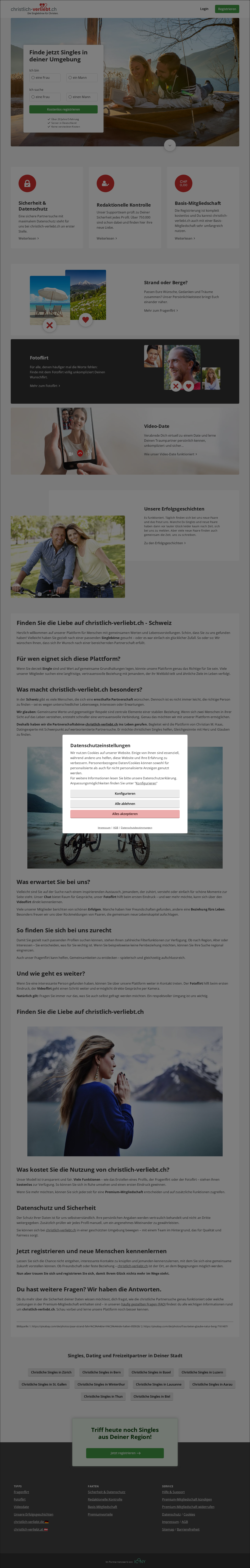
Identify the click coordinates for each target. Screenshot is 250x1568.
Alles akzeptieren (125, 814)
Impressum (104, 827)
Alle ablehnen (125, 804)
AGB (115, 827)
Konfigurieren (146, 783)
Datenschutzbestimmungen (136, 827)
